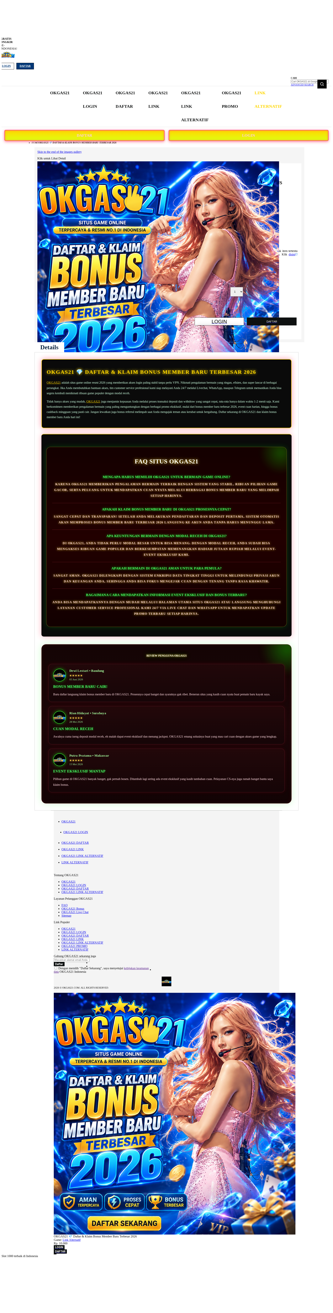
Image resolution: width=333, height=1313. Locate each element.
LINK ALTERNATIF (74, 862)
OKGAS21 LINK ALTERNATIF (82, 855)
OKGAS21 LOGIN (75, 832)
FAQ (64, 905)
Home (35, 142)
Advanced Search (302, 84)
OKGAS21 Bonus (72, 908)
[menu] (166, 106)
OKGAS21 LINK (72, 849)
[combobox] (310, 81)
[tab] (49, 347)
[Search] (322, 84)
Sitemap (66, 915)
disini (292, 254)
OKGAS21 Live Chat (74, 912)
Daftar (25, 66)
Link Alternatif (72, 1239)
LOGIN (248, 135)
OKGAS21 (54, 382)
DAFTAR (84, 135)
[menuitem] (60, 93)
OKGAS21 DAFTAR (75, 842)
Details (49, 347)
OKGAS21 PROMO (74, 946)
